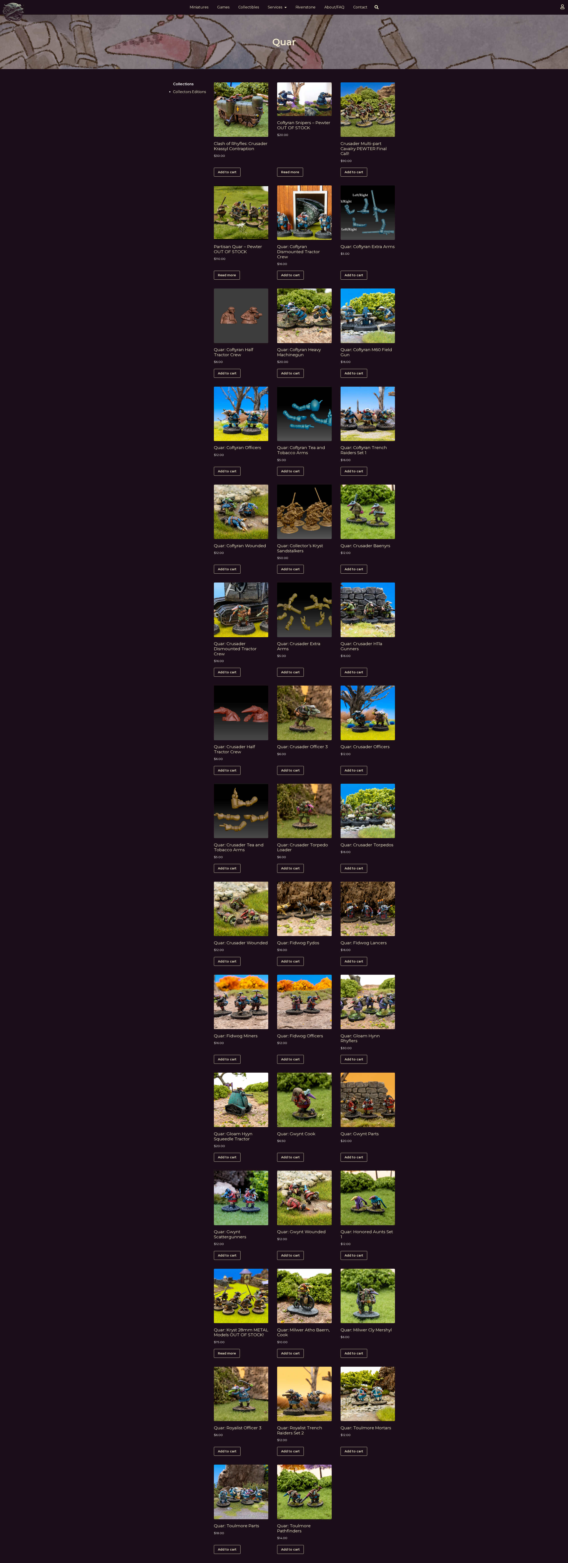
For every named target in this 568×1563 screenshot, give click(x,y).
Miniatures (199, 7)
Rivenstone (306, 7)
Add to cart (227, 172)
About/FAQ (334, 7)
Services (275, 7)
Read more (290, 172)
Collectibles (248, 7)
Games (223, 7)
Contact (360, 7)
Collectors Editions (189, 92)
